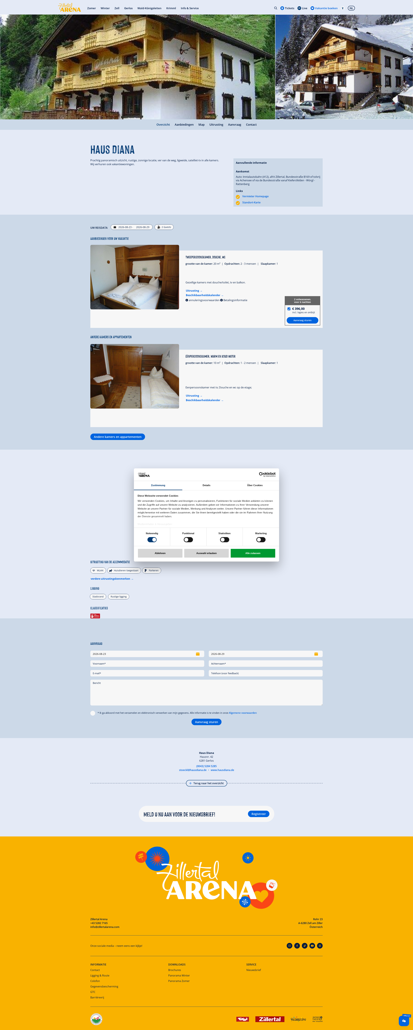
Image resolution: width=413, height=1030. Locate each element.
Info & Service (190, 8)
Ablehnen (160, 553)
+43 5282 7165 (99, 923)
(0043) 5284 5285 (206, 766)
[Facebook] (297, 946)
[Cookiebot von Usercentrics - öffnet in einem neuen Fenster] (261, 474)
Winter (105, 8)
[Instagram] (289, 946)
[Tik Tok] (304, 946)
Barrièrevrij (97, 997)
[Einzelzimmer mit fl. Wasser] (134, 376)
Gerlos (128, 8)
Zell (117, 8)
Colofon (95, 981)
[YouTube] (312, 946)
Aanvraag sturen (206, 722)
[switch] (188, 539)
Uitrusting (216, 124)
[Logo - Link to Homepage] (69, 7)
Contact (251, 124)
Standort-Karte (251, 202)
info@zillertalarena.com (104, 927)
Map (201, 124)
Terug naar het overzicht (208, 783)
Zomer (91, 8)
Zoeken (276, 8)
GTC (92, 992)
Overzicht (163, 124)
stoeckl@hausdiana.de (192, 770)
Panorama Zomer (179, 981)
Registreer (259, 814)
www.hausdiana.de (222, 770)
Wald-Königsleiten (149, 8)
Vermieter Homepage (255, 196)
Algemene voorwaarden (243, 712)
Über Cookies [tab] (255, 485)
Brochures (174, 970)
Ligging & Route (99, 975)
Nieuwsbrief (253, 970)
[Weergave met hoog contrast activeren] (343, 8)
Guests (166, 227)
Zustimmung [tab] (158, 485)
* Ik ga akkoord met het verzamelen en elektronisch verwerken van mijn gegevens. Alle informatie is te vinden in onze (177, 712)
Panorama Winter (179, 975)
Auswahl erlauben (206, 553)
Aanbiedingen (184, 124)
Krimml (171, 8)
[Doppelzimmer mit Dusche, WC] (134, 277)
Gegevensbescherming (104, 986)
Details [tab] (207, 485)
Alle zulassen (252, 553)
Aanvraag (234, 124)
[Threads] (320, 946)
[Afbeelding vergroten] (137, 67)
